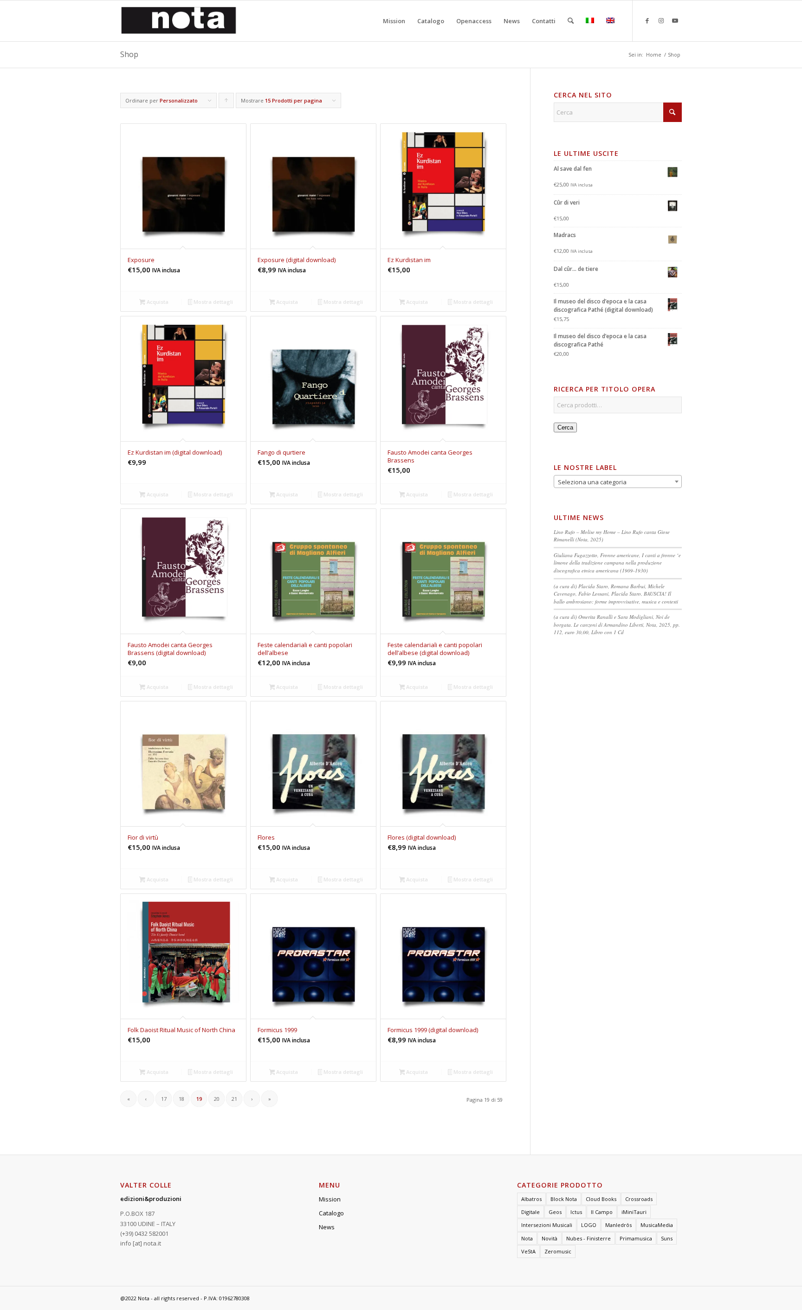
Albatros (531, 1198)
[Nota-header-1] (179, 20)
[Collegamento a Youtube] (675, 20)
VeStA (528, 1251)
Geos (555, 1211)
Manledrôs (618, 1224)
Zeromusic (557, 1251)
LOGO (588, 1224)
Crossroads (639, 1198)
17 (164, 1098)
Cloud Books (601, 1198)
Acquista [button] (156, 301)
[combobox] (618, 481)
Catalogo (331, 1213)
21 (234, 1098)
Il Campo (602, 1211)
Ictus (576, 1211)
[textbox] (617, 481)
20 (217, 1098)
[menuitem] (394, 20)
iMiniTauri (634, 1211)
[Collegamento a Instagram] (661, 20)
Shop (129, 54)
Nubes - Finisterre (588, 1238)
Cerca (565, 427)
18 (181, 1098)
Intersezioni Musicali (546, 1224)
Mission (330, 1199)
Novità (549, 1238)
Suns (667, 1238)
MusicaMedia (656, 1224)
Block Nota (563, 1198)
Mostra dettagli (212, 301)
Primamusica (636, 1238)
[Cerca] (571, 20)
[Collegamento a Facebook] (647, 20)
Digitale (530, 1211)
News (327, 1227)
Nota (527, 1238)
